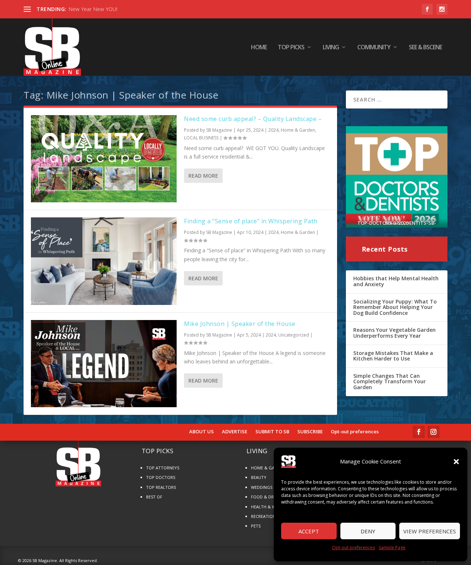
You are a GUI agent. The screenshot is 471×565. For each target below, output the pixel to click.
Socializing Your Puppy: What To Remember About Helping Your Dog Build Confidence (395, 307)
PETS (256, 526)
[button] (456, 461)
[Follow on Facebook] (419, 432)
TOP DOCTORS (160, 477)
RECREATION (263, 516)
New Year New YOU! (92, 9)
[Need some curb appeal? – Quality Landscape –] (104, 158)
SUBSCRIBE (310, 432)
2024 (273, 130)
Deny (368, 531)
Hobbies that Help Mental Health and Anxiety (396, 281)
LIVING (331, 47)
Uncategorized (293, 335)
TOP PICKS (291, 47)
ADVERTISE (234, 432)
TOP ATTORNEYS (162, 467)
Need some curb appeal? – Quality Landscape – (253, 119)
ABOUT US (201, 432)
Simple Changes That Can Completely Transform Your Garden (389, 381)
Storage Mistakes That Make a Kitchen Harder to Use (393, 355)
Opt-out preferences (353, 547)
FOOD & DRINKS (267, 497)
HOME (259, 47)
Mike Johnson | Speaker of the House (239, 324)
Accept (308, 531)
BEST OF (154, 497)
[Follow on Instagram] (433, 432)
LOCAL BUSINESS (201, 138)
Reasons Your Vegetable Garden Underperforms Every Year (394, 332)
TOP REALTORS (161, 487)
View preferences (429, 531)
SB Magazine (219, 130)
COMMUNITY (373, 47)
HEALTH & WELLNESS (271, 506)
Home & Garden (298, 130)
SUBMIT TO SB (272, 432)
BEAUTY (258, 477)
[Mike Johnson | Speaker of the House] (104, 363)
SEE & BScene (425, 47)
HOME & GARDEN (268, 467)
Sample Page (392, 547)
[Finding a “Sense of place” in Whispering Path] (104, 261)
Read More (203, 175)
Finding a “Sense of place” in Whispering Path (251, 221)
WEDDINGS (261, 487)
